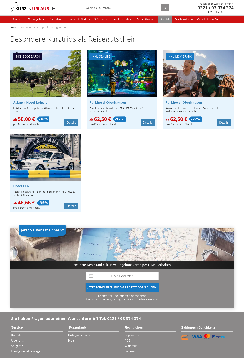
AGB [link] (127, 340)
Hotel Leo (21, 186)
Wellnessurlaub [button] (123, 19)
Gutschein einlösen (208, 19)
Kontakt (16, 335)
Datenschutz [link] (133, 351)
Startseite (18, 19)
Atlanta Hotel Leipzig (30, 102)
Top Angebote (36, 19)
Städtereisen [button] (101, 19)
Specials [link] (165, 19)
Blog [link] (71, 340)
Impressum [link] (132, 335)
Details (71, 122)
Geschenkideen (184, 19)
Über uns (17, 340)
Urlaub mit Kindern (78, 19)
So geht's (17, 346)
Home (13, 27)
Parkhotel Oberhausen (107, 102)
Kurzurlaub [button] (56, 19)
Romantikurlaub (146, 19)
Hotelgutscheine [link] (79, 335)
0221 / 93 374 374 (124, 318)
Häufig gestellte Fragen (26, 351)
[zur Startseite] (32, 7)
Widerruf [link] (131, 346)
